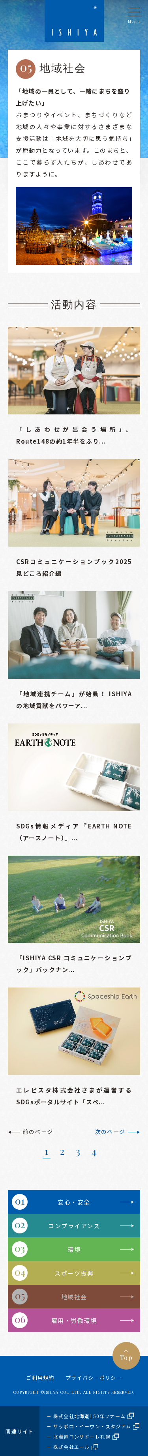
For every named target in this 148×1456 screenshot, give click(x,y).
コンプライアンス (74, 1226)
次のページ (110, 1132)
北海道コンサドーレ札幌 (82, 1436)
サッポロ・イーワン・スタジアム (92, 1426)
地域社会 (74, 1297)
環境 (74, 1249)
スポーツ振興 (74, 1273)
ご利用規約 (40, 1377)
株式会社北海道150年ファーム (89, 1416)
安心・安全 (74, 1202)
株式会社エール (71, 1446)
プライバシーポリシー (94, 1377)
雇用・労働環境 (74, 1320)
